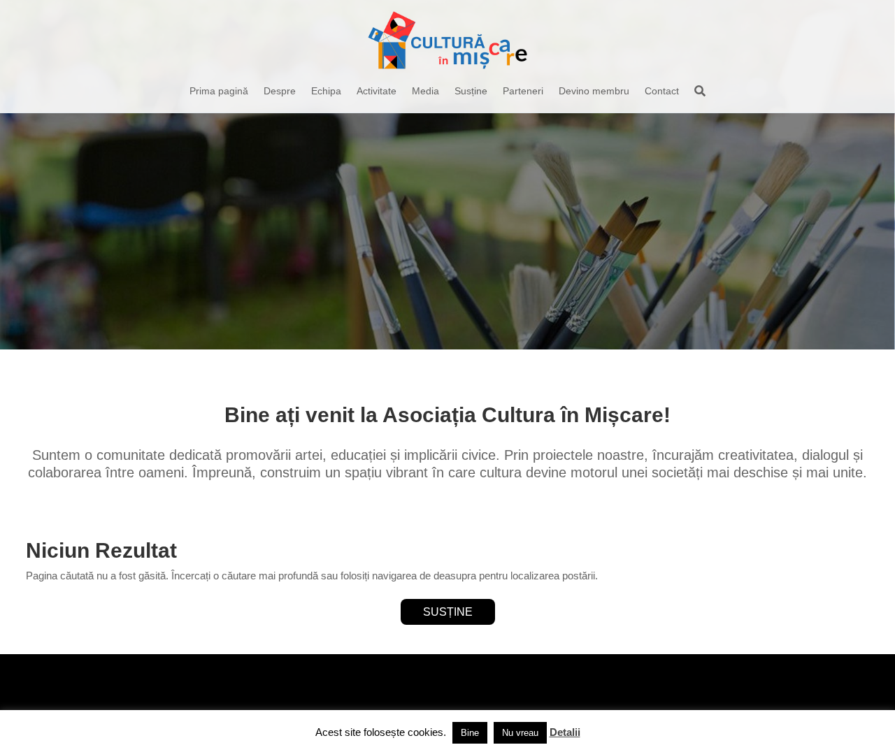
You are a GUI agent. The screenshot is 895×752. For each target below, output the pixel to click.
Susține (470, 91)
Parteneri (523, 91)
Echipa (326, 91)
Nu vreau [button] (520, 733)
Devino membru (594, 91)
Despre (280, 91)
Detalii (565, 732)
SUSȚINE (448, 612)
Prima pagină (218, 91)
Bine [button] (470, 733)
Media (425, 91)
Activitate (376, 91)
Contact (662, 91)
